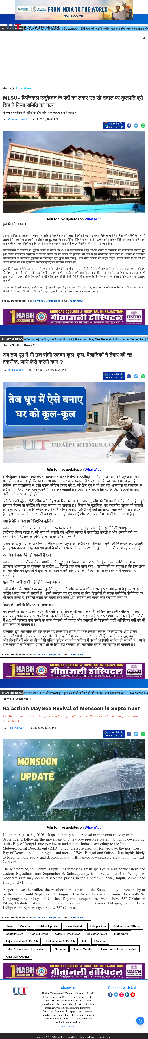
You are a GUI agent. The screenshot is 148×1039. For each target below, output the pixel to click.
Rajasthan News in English (22, 941)
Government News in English (118, 948)
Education (23, 88)
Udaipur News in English (60, 941)
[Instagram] (121, 994)
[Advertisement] (74, 59)
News (9, 926)
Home (7, 88)
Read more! (68, 1026)
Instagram (53, 300)
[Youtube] (132, 994)
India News (121, 933)
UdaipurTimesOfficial (126, 926)
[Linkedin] (127, 994)
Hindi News (24, 345)
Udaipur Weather (83, 948)
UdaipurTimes (39, 933)
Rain (84, 941)
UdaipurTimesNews (67, 933)
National (60, 948)
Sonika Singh (15, 369)
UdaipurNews (14, 933)
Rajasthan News (97, 933)
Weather (22, 698)
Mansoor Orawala (18, 119)
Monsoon (100, 941)
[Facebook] (110, 994)
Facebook (39, 300)
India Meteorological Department (27, 948)
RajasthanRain (74, 926)
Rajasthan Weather (17, 956)
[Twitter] (116, 994)
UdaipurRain (98, 926)
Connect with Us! (122, 987)
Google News (75, 300)
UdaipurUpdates (48, 926)
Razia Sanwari (16, 727)
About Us (68, 988)
